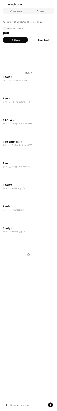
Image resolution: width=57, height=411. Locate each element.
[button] (15, 11)
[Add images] (6, 404)
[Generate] (50, 404)
